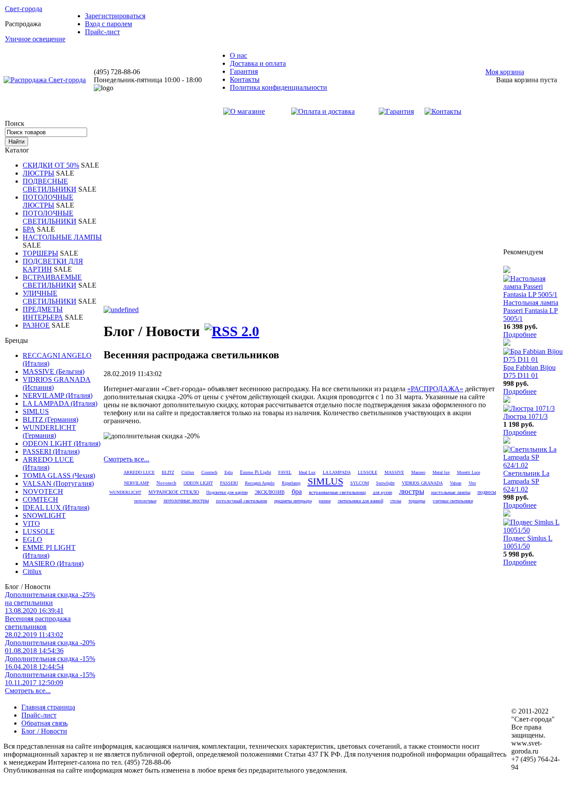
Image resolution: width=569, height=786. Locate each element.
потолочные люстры (186, 500)
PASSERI (229, 483)
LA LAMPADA (337, 472)
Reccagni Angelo (260, 483)
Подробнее (520, 334)
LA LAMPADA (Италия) (60, 403)
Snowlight (385, 483)
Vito (472, 483)
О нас (238, 55)
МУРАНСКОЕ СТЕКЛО (173, 492)
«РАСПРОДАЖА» (435, 389)
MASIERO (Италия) (53, 563)
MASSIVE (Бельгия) (53, 371)
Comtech (209, 472)
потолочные (145, 500)
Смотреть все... (28, 690)
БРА (29, 229)
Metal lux (441, 472)
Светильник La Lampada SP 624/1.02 (526, 481)
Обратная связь (44, 723)
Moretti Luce (468, 472)
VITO (31, 523)
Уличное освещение (35, 39)
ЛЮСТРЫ (38, 173)
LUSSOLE (39, 531)
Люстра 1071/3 (525, 416)
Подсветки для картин (227, 492)
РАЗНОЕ (36, 325)
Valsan (455, 483)
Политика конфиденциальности (278, 87)
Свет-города (23, 8)
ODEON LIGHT (198, 483)
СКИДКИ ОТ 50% (51, 165)
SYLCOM (359, 483)
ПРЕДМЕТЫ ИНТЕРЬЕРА (43, 313)
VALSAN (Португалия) (58, 483)
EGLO (32, 539)
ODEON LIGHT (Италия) (61, 443)
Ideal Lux (307, 472)
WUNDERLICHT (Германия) (49, 431)
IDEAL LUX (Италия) (56, 507)
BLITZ (168, 472)
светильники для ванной (360, 500)
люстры (411, 491)
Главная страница (48, 707)
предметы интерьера (293, 500)
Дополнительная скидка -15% (50, 662)
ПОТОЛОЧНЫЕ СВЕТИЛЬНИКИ (49, 217)
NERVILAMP (136, 483)
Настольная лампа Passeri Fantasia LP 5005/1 (530, 310)
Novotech (166, 482)
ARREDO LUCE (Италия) (48, 463)
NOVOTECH (43, 491)
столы (395, 500)
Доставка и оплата (258, 63)
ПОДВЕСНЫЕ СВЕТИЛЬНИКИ (49, 185)
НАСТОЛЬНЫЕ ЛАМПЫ (62, 237)
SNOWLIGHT (44, 515)
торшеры (417, 500)
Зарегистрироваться (115, 16)
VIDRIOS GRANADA (422, 483)
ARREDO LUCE (139, 472)
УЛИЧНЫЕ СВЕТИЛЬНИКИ (49, 297)
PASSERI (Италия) (51, 451)
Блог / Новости (44, 731)
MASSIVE (394, 472)
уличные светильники (453, 500)
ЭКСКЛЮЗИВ (269, 492)
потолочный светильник (241, 500)
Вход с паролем (108, 24)
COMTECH (40, 499)
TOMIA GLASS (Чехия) (59, 475)
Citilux (32, 571)
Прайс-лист (102, 32)
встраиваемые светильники (337, 492)
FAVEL (285, 472)
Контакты (245, 79)
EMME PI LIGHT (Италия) (49, 551)
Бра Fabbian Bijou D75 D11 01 (529, 371)
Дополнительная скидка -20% (50, 646)
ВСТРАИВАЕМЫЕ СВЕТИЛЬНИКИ (52, 281)
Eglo (228, 472)
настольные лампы (450, 492)
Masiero (418, 472)
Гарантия (244, 71)
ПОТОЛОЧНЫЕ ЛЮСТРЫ (48, 201)
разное (325, 500)
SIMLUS (36, 411)
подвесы (486, 492)
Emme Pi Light (255, 472)
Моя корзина (504, 72)
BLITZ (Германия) (50, 419)
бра (297, 491)
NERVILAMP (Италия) (57, 395)
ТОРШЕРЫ (40, 253)
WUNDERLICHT (125, 492)
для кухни (382, 492)
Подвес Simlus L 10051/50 (528, 542)
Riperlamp (291, 483)
